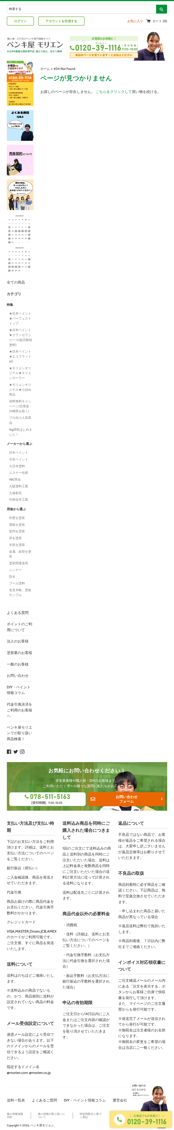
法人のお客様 (18, 641)
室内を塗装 (17, 531)
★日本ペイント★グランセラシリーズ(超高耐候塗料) (20, 337)
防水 (12, 576)
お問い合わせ (18, 675)
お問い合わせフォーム (127, 799)
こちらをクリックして (114, 92)
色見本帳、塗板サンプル (20, 592)
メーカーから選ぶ (19, 443)
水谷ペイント (18, 459)
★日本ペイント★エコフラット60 (20, 356)
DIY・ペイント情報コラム (19, 690)
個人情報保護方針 (15, 1115)
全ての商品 (16, 282)
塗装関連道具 (18, 563)
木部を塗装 (17, 545)
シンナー (15, 570)
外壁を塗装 (17, 518)
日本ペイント (18, 452)
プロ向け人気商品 (20, 420)
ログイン (20, 21)
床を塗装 (15, 538)
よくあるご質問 (44, 1100)
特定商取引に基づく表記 (91, 1115)
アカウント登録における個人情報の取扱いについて (141, 1115)
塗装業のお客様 (19, 653)
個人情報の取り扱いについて (51, 1115)
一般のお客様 (18, 664)
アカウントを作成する (61, 21)
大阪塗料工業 (18, 486)
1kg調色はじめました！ (20, 432)
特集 (10, 304)
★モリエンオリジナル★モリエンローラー (20, 373)
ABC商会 (15, 479)
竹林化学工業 (18, 499)
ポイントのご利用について (19, 627)
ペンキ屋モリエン (42, 1125)
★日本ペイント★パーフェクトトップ (20, 318)
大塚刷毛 (15, 493)
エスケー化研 (18, 472)
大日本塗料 (17, 466)
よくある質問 (18, 613)
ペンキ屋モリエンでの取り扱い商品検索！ (19, 733)
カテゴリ (14, 294)
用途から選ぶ (16, 509)
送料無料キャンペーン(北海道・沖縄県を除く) (20, 406)
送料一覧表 (16, 1100)
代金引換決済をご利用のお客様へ (19, 710)
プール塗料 (17, 583)
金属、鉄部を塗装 (20, 554)
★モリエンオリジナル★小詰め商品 (20, 389)
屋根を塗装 (17, 524)
